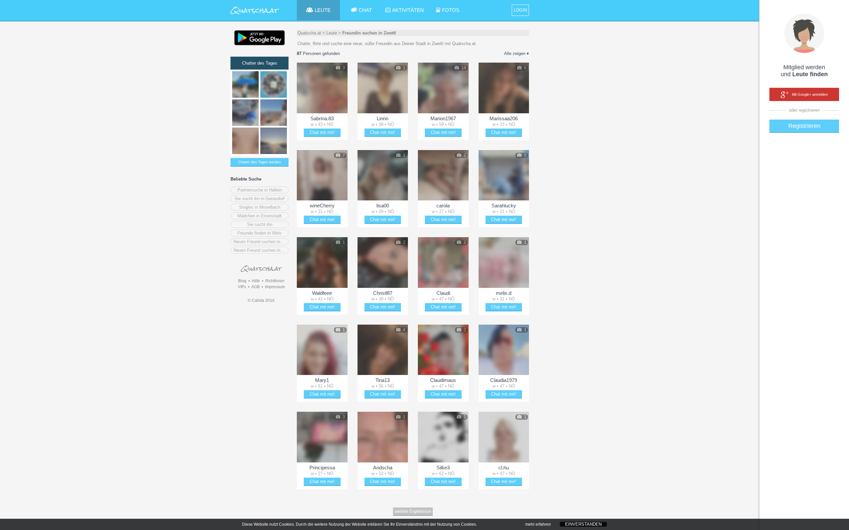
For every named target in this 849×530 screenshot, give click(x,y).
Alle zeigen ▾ (516, 53)
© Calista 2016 (261, 300)
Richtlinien (275, 281)
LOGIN (520, 10)
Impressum (275, 287)
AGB (255, 287)
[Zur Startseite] (254, 14)
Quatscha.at (309, 32)
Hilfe (256, 281)
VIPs (242, 287)
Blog (242, 281)
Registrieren (804, 126)
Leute (331, 32)
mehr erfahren (538, 524)
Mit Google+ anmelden (810, 94)
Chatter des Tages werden (259, 162)
